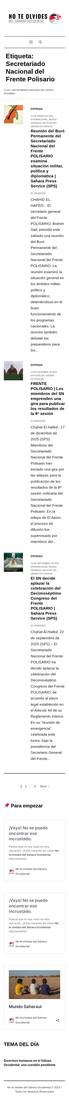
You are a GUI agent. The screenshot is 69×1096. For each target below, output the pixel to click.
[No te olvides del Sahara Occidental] (34, 19)
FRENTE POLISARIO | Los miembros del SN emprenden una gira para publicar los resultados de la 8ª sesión (48, 398)
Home (7, 90)
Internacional (39, 119)
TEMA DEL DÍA (21, 1044)
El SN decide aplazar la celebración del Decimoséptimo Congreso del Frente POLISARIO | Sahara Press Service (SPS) (46, 598)
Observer (39, 193)
